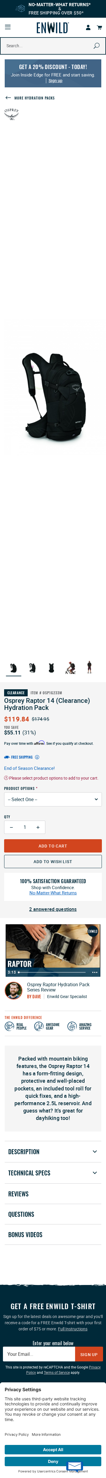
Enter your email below (53, 1343)
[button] (13, 667)
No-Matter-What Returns (53, 892)
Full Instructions (72, 1329)
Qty (7, 816)
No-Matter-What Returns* (60, 4)
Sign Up (89, 1354)
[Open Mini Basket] (99, 27)
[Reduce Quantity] (11, 827)
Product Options (19, 788)
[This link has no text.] (88, 27)
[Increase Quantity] (38, 827)
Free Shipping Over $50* (56, 13)
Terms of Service (57, 1372)
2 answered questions (53, 909)
